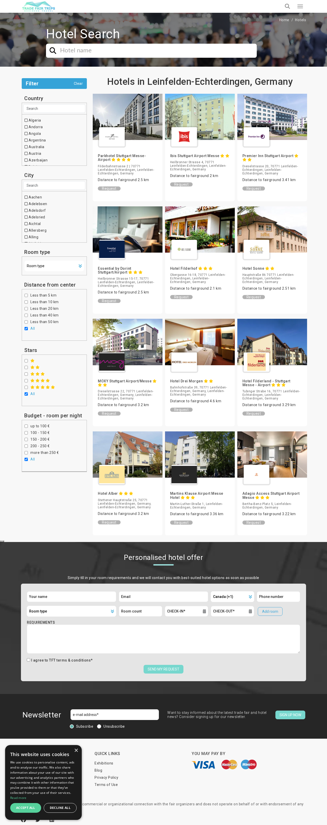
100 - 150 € (40, 433)
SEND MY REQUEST (163, 669)
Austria (34, 153)
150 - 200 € (40, 439)
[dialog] (43, 782)
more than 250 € (44, 453)
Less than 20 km (44, 309)
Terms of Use (106, 785)
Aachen (35, 197)
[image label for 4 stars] (40, 381)
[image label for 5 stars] (42, 387)
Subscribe (85, 726)
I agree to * (62, 660)
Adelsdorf (37, 210)
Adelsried (36, 217)
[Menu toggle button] (300, 6)
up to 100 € (40, 426)
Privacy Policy (106, 777)
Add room (270, 611)
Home (284, 20)
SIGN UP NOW (290, 715)
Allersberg (37, 230)
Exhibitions (104, 763)
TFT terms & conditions (70, 660)
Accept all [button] (25, 808)
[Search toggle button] (287, 6)
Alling (33, 237)
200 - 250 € (40, 446)
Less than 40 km (44, 315)
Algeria (34, 120)
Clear (78, 83)
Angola (34, 134)
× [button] (76, 750)
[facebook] (24, 820)
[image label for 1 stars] (32, 361)
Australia (36, 147)
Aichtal (34, 224)
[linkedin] (52, 820)
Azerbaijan (38, 160)
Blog (98, 770)
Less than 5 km (43, 295)
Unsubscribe (114, 726)
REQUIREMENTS (41, 622)
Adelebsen (37, 204)
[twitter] (38, 820)
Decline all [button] (60, 808)
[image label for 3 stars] (37, 374)
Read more (18, 798)
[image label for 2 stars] (35, 367)
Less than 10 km (44, 302)
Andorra (35, 127)
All (32, 328)
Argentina (37, 140)
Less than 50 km (44, 322)
